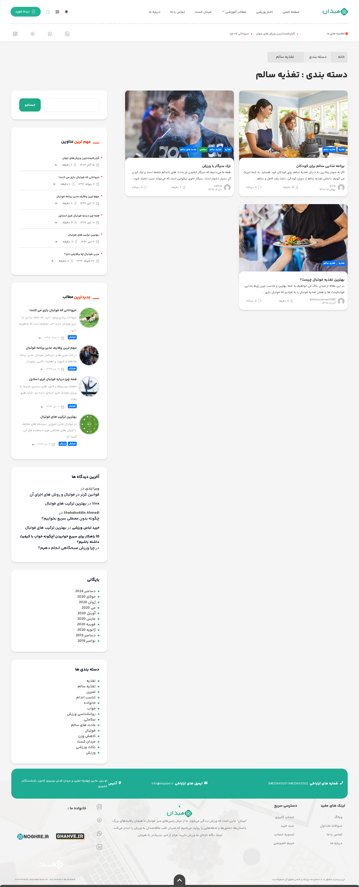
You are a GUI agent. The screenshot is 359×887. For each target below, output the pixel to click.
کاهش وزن (87, 736)
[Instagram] (15, 34)
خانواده (90, 703)
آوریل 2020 (87, 613)
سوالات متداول (331, 826)
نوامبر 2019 (87, 641)
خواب (91, 709)
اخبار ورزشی (264, 12)
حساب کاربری (284, 817)
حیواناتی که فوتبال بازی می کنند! (235, 34)
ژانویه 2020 (86, 630)
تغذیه (342, 150)
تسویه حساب (284, 834)
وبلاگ (338, 817)
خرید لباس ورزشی (85, 528)
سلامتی (203, 150)
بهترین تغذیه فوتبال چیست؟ (322, 280)
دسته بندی (318, 57)
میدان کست (203, 12)
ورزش (63, 444)
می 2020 (88, 608)
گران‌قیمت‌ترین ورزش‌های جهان (282, 34)
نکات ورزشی (86, 747)
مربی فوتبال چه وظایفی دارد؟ (81, 254)
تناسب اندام (86, 697)
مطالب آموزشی (235, 12)
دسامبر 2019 (86, 635)
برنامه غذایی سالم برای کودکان (320, 166)
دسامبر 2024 (85, 591)
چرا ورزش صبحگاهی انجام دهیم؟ (66, 548)
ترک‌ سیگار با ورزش (216, 166)
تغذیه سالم (285, 57)
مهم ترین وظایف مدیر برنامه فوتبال (77, 196)
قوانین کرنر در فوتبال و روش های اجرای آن (64, 495)
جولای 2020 (86, 597)
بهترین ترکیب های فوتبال (83, 235)
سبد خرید (287, 826)
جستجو (30, 105)
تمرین (91, 692)
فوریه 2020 (86, 624)
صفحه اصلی (291, 12)
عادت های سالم (188, 150)
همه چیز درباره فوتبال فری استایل (78, 216)
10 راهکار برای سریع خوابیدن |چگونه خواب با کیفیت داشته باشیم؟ (59, 539)
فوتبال (72, 337)
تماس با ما (177, 12)
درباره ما (155, 12)
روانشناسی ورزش (81, 714)
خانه (341, 57)
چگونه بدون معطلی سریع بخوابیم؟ (70, 519)
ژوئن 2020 (87, 602)
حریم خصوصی (283, 843)
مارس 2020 (86, 619)
